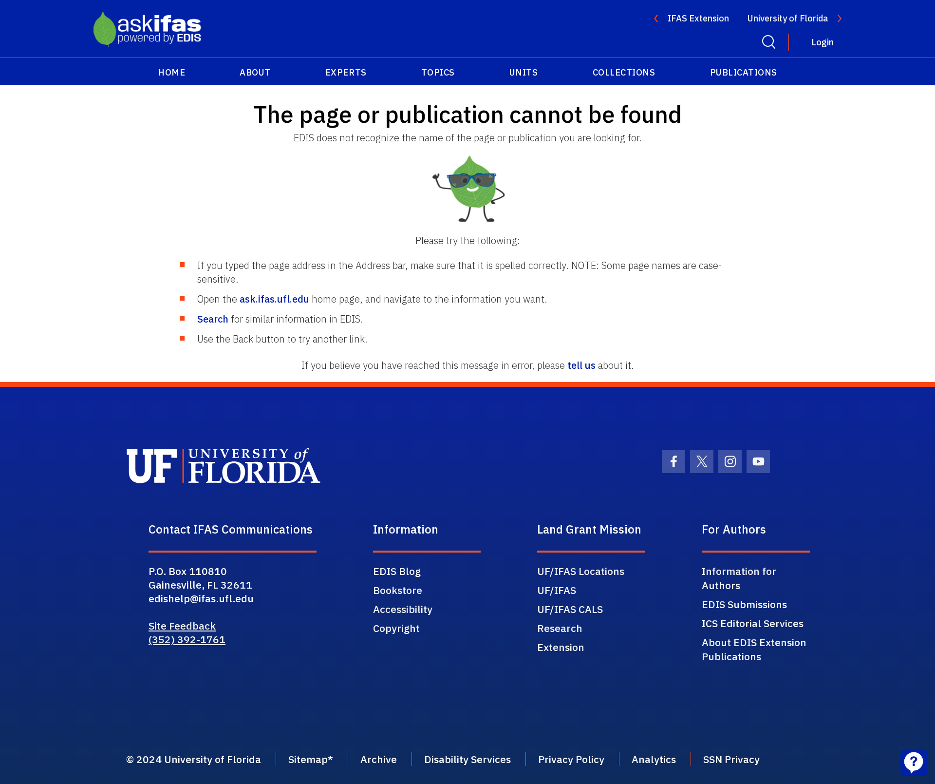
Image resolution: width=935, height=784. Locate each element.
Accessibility (402, 609)
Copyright (396, 628)
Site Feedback (182, 625)
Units (523, 72)
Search (212, 318)
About (255, 72)
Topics (438, 72)
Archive (378, 759)
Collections (624, 72)
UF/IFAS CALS (570, 609)
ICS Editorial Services (753, 623)
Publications (743, 72)
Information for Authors (739, 578)
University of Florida (788, 18)
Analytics (654, 759)
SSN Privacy (731, 759)
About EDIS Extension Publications (754, 649)
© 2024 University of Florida (193, 759)
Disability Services (467, 759)
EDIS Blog (397, 571)
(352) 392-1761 (187, 639)
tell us (581, 365)
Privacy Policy (571, 759)
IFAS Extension (698, 18)
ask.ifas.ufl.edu (274, 299)
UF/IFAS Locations (580, 571)
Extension (560, 647)
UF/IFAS (556, 590)
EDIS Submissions (744, 604)
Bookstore (397, 590)
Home (171, 72)
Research (559, 628)
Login (822, 42)
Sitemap (308, 759)
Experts (346, 72)
